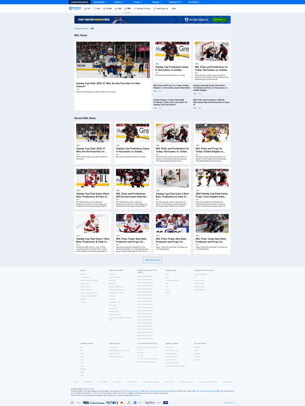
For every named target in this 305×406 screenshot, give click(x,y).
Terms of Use (169, 382)
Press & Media (228, 382)
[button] (219, 20)
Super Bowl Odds (114, 277)
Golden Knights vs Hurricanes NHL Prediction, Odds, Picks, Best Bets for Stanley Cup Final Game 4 (170, 102)
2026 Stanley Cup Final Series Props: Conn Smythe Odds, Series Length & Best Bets (212, 196)
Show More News (152, 260)
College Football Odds (116, 287)
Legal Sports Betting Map (89, 296)
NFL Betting (141, 352)
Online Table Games (172, 363)
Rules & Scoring (86, 287)
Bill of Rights (118, 382)
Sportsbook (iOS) (114, 353)
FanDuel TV (174, 2)
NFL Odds (112, 274)
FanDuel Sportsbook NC (144, 314)
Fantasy (117, 2)
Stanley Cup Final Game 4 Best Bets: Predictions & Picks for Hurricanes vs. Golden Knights (210, 87)
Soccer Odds (113, 308)
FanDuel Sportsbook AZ (144, 279)
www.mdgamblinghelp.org (207, 391)
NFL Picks (140, 356)
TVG (195, 277)
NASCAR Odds (113, 311)
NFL (89, 8)
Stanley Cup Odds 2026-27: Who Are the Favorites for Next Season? (91, 151)
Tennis (83, 366)
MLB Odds (112, 283)
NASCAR (83, 369)
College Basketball (172, 280)
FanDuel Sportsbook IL (144, 298)
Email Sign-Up (162, 8)
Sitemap (83, 302)
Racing (155, 2)
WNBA (83, 372)
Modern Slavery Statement (89, 293)
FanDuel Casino (199, 280)
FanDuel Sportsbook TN (144, 329)
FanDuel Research (81, 28)
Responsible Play (86, 290)
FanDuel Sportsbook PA (144, 326)
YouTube (197, 357)
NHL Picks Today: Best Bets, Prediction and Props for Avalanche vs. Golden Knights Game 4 (212, 243)
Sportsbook (99, 2)
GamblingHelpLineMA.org (158, 391)
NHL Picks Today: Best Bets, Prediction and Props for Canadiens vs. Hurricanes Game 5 (131, 243)
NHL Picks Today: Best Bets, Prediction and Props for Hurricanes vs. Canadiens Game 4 (171, 243)
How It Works (85, 283)
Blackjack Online (171, 353)
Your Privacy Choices (187, 382)
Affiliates (83, 299)
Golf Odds (112, 299)
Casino (137, 2)
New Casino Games (172, 350)
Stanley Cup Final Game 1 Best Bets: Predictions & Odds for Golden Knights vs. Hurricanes (92, 241)
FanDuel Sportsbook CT (144, 289)
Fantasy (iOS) (113, 347)
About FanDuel (85, 277)
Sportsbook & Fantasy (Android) (119, 350)
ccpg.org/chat (132, 391)
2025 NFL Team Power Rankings (147, 359)
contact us (137, 395)
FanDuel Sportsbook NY (144, 320)
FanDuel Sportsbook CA (144, 282)
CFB (82, 360)
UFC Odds (112, 305)
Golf (82, 363)
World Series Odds (115, 314)
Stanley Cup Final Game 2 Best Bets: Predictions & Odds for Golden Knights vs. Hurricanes (172, 196)
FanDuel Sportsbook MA (145, 307)
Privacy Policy (132, 382)
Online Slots (170, 347)
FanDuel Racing (199, 283)
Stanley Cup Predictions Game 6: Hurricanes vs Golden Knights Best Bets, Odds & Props (171, 71)
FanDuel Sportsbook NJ (144, 317)
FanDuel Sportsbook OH (145, 323)
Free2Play (193, 2)
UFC (167, 287)
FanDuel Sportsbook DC (144, 292)
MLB (98, 8)
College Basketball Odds (117, 290)
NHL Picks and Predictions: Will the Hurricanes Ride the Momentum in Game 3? (211, 102)
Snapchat (197, 360)
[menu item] (75, 6)
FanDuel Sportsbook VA (144, 332)
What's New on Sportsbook (89, 280)
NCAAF (109, 8)
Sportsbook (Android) (116, 357)
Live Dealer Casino (172, 357)
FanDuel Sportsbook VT (144, 335)
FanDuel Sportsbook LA (144, 304)
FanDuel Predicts (199, 290)
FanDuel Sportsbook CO (145, 286)
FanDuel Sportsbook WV (145, 338)
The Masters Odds (115, 302)
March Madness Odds (116, 293)
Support (83, 274)
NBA (120, 8)
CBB (82, 375)
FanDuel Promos (144, 8)
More (174, 8)
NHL (129, 8)
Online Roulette (171, 360)
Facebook (197, 347)
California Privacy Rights (151, 382)
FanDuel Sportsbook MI (144, 310)
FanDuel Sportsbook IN (144, 301)
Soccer (168, 290)
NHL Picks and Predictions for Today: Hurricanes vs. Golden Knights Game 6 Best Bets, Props (211, 71)
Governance (88, 382)
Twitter (196, 350)
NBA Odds (112, 280)
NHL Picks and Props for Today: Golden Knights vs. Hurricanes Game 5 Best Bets (171, 86)
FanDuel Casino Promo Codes (175, 366)
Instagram (197, 353)
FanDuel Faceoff (199, 287)
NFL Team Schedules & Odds (146, 362)
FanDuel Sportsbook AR (144, 276)
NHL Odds (112, 296)
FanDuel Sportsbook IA (144, 295)
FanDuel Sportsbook (200, 274)
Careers (75, 382)
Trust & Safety (102, 382)
